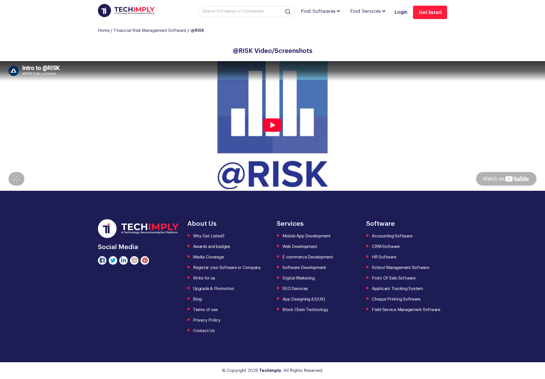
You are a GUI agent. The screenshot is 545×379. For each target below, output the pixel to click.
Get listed (430, 12)
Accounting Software (392, 236)
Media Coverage (208, 257)
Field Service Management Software (406, 310)
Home (104, 30)
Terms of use (205, 310)
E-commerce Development (307, 257)
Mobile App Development (306, 236)
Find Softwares (318, 11)
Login (401, 12)
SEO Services (295, 289)
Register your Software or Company (227, 268)
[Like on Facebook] (102, 260)
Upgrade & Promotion (213, 289)
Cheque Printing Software (396, 299)
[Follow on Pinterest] (145, 260)
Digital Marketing (298, 278)
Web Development (299, 247)
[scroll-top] (536, 349)
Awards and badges (211, 247)
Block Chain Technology (305, 310)
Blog (197, 299)
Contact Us (204, 331)
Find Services (365, 11)
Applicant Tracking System (397, 289)
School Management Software (400, 268)
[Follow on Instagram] (134, 260)
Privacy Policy (207, 320)
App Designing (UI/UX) (303, 299)
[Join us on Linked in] (123, 260)
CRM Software (386, 247)
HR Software (384, 257)
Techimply (270, 370)
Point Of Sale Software (394, 278)
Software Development (304, 268)
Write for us (204, 278)
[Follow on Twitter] (113, 260)
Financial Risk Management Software (150, 30)
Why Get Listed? (208, 236)
